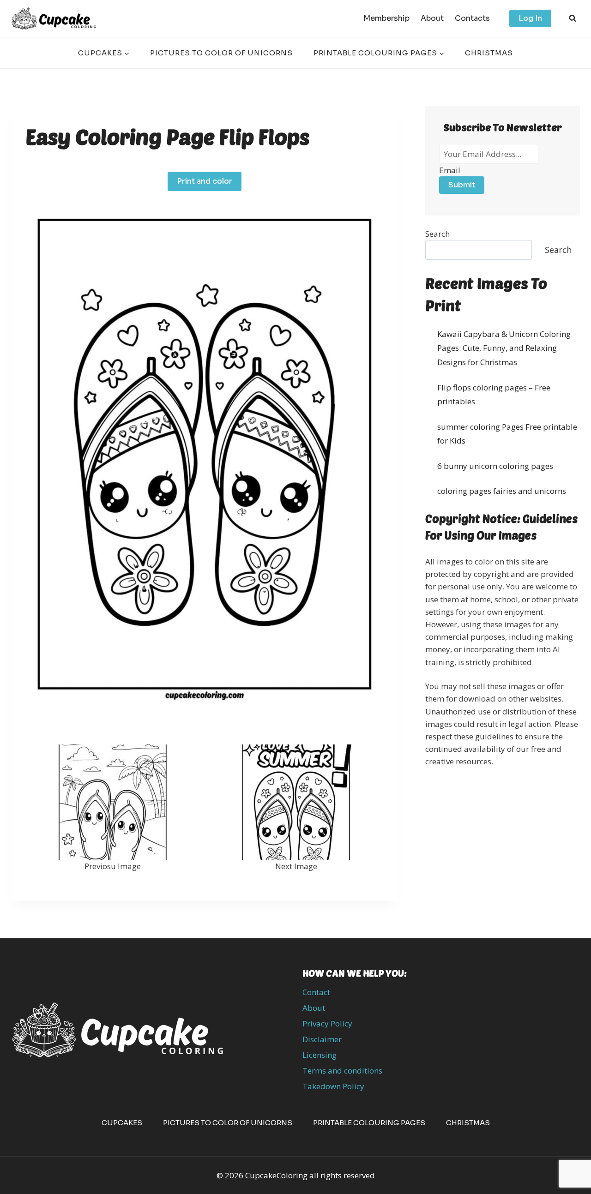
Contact (316, 992)
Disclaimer (322, 1039)
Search (437, 233)
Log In (530, 18)
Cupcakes (122, 1122)
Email (449, 170)
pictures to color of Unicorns (221, 52)
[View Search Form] (572, 18)
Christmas (489, 52)
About (432, 18)
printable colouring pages (369, 1122)
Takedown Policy (333, 1086)
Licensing (319, 1055)
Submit (461, 185)
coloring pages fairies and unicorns (501, 491)
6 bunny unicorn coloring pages (495, 466)
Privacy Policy (327, 1023)
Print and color (204, 181)
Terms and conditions (342, 1070)
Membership (386, 18)
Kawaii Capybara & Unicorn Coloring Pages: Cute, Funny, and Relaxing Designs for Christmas (504, 348)
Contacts (472, 18)
